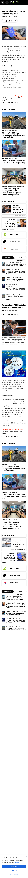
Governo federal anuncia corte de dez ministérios (10, 225)
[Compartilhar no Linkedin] (12, 20)
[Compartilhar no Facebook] (3, 20)
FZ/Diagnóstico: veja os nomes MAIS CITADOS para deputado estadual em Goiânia (15, 272)
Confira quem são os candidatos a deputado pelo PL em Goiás (15, 280)
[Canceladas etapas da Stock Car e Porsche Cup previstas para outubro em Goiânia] (3, 296)
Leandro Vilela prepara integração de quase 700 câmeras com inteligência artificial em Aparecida (11, 191)
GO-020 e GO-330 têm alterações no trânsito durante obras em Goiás (13, 135)
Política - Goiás (10, 603)
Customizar (14, 870)
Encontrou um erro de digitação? (13, 96)
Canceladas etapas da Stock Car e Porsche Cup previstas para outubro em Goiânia (16, 298)
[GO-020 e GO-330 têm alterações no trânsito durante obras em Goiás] (14, 120)
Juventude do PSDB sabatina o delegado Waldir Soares (19, 210)
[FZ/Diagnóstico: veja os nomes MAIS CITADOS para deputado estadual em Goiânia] (3, 604)
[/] (2, 2)
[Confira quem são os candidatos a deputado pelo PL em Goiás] (3, 279)
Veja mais (16, 862)
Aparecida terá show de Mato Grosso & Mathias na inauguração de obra (16, 265)
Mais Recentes (20, 258)
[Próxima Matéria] (21, 223)
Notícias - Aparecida (8, 186)
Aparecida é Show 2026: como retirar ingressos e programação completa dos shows (15, 290)
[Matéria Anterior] (6, 209)
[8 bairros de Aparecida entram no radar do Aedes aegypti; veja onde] (14, 148)
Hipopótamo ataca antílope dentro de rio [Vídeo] (18, 544)
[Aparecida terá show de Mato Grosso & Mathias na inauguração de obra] (3, 264)
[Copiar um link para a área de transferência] (15, 20)
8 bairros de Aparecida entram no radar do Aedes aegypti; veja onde (14, 163)
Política (11, 219)
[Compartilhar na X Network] (6, 20)
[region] (14, 866)
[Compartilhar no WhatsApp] (9, 20)
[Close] (26, 856)
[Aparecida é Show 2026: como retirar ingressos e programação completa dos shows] (3, 619)
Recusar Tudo (14, 874)
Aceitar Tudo (14, 866)
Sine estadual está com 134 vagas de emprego (9, 558)
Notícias (4, 17)
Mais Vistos (7, 258)
